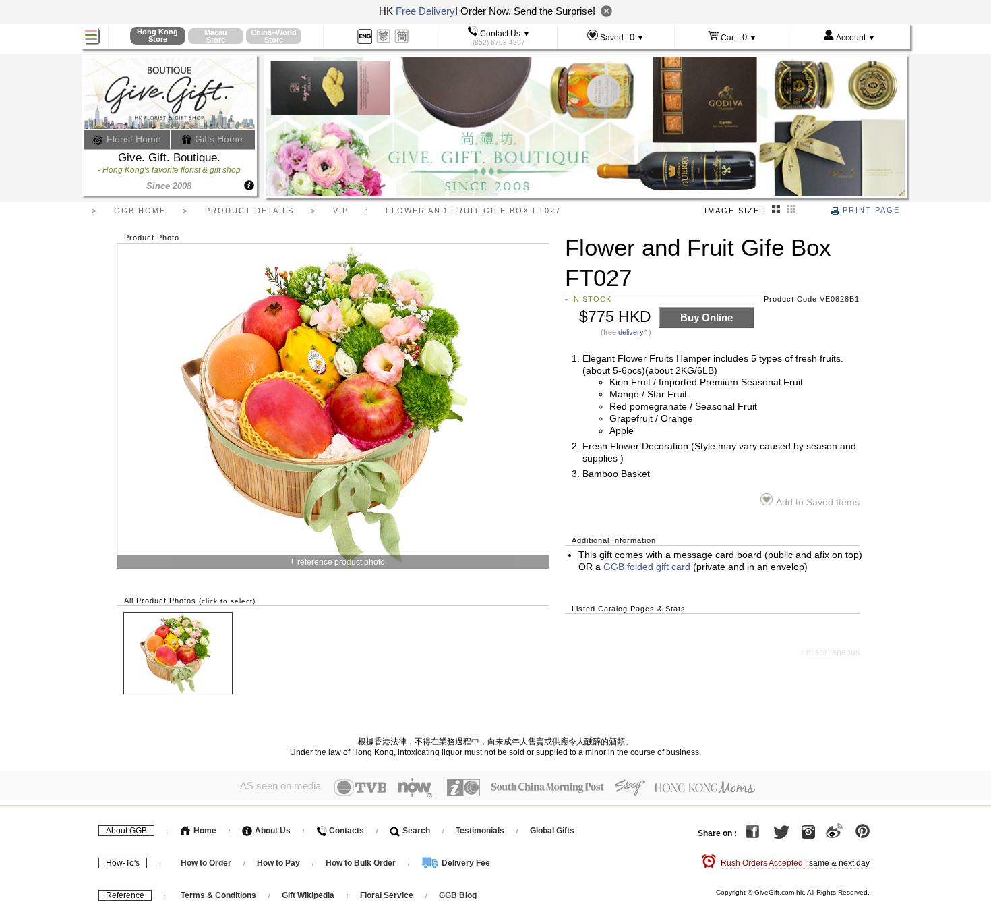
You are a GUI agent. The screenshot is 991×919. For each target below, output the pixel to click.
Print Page (869, 210)
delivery (631, 332)
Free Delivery (425, 11)
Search (415, 831)
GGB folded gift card (646, 567)
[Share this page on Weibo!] (834, 833)
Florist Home (132, 139)
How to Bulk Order (362, 863)
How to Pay (279, 863)
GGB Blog (458, 895)
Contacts (345, 831)
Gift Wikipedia (308, 895)
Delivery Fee (465, 863)
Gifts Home (217, 139)
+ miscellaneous (830, 652)
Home (203, 831)
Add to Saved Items (817, 502)
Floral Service (386, 895)
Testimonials (480, 831)
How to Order (206, 863)
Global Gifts (552, 831)
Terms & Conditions (218, 895)
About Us (272, 831)
